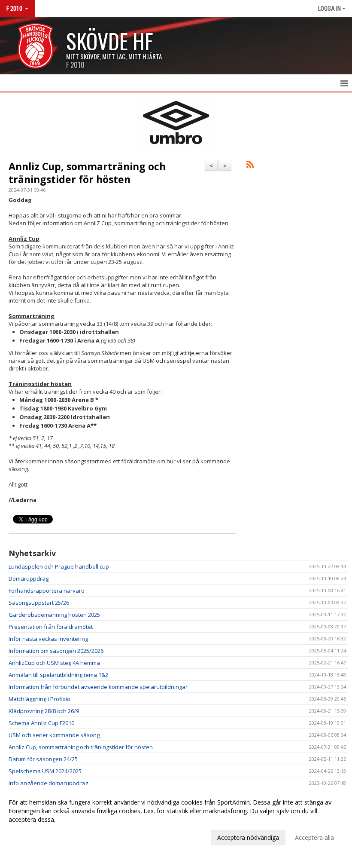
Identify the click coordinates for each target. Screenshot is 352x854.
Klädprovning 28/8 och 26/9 (44, 711)
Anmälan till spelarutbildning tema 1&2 (58, 675)
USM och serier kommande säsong (54, 735)
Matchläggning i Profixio (39, 699)
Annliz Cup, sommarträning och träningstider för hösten (87, 172)
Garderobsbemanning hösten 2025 (54, 614)
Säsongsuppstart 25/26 (39, 602)
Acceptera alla (314, 837)
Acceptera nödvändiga (248, 837)
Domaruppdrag (29, 578)
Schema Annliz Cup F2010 (41, 723)
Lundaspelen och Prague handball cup (59, 566)
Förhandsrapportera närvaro (47, 590)
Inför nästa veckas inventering (48, 639)
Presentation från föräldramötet (51, 627)
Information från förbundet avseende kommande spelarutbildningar (98, 687)
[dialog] (176, 819)
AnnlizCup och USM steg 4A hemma (54, 663)
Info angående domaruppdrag (48, 783)
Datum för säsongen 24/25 (43, 759)
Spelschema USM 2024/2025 (45, 771)
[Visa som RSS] (250, 166)
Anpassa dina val (32, 836)
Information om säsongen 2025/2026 (56, 651)
